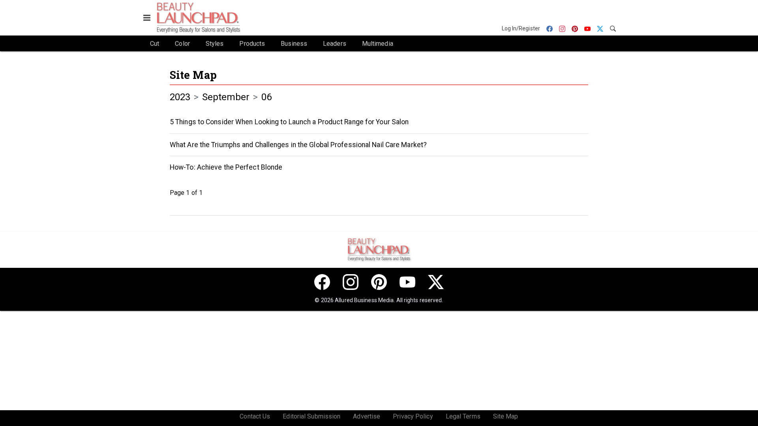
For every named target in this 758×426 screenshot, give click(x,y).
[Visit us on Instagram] (350, 282)
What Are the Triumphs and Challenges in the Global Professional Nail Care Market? (298, 145)
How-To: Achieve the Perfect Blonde (226, 167)
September (226, 97)
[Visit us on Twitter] (436, 282)
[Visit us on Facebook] (322, 282)
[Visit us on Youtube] (407, 282)
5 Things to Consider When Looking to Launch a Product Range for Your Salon (289, 122)
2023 (180, 97)
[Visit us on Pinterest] (379, 282)
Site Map (193, 75)
